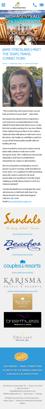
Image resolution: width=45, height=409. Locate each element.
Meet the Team (16, 63)
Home (4, 63)
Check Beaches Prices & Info (22, 254)
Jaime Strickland (31, 63)
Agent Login (28, 394)
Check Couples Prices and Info (22, 272)
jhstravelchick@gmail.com (19, 201)
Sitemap (38, 394)
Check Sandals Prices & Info (22, 234)
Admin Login (8, 401)
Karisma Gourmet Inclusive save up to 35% (23, 291)
